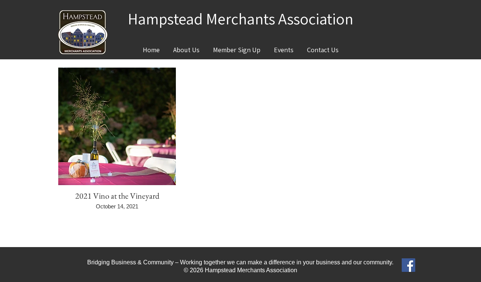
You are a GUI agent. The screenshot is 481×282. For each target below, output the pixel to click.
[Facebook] (408, 265)
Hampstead (165, 18)
